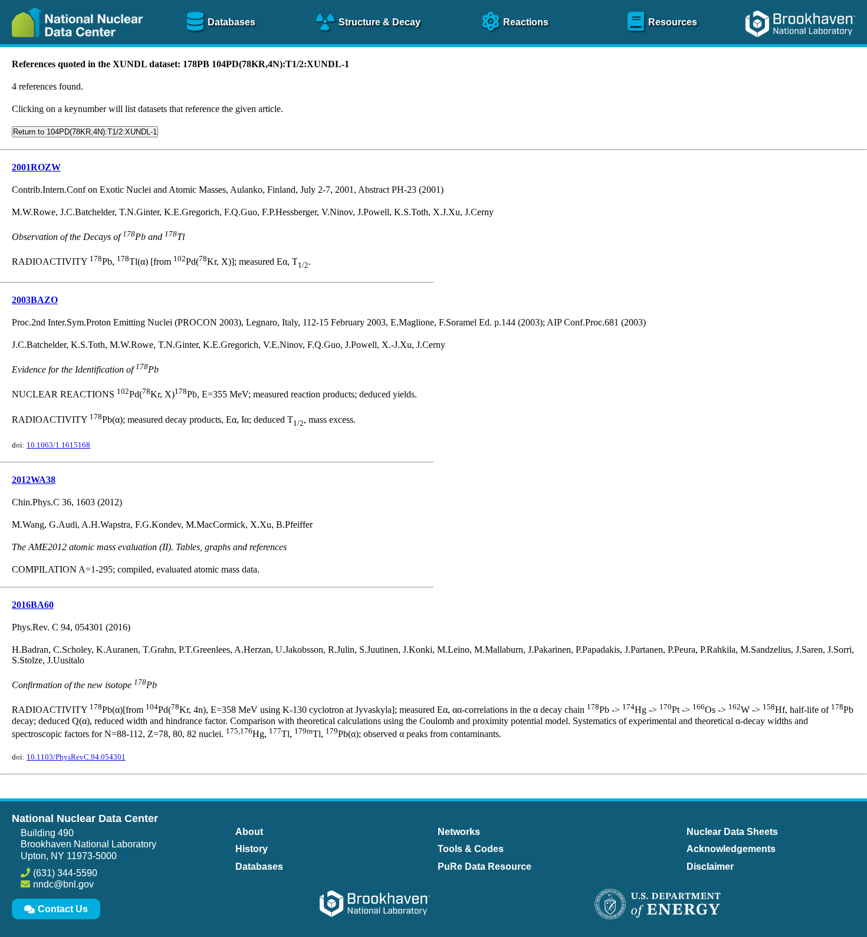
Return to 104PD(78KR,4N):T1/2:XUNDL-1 (85, 131)
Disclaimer (710, 867)
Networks (459, 832)
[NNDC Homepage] (74, 46)
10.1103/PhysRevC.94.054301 (76, 756)
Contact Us (63, 909)
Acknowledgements (731, 849)
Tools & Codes (471, 849)
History (251, 849)
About (249, 832)
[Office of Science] (658, 905)
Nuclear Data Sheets (732, 832)
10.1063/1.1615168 (58, 444)
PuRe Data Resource (484, 867)
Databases (259, 867)
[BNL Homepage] (802, 46)
